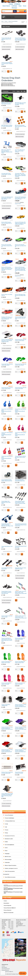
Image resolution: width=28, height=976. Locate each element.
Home (2, 21)
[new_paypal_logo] (21, 932)
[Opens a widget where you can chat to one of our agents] (23, 973)
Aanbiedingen (14, 6)
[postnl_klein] (4, 932)
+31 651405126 (19, 924)
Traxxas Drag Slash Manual (7, 83)
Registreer (18, 4)
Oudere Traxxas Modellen (12, 21)
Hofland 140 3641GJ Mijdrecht (19, 923)
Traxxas (24, 6)
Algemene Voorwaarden (8, 912)
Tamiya (20, 6)
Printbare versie (23, 22)
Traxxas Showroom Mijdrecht (10, 907)
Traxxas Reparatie (7, 905)
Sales (24, 91)
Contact (5, 900)
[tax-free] (4, 935)
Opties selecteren (16, 465)
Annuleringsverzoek (6, 968)
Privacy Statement (7, 910)
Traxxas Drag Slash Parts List (8, 84)
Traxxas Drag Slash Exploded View (9, 85)
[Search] (15, 11)
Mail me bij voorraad (6, 49)
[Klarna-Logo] (8, 935)
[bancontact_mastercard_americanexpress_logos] (13, 932)
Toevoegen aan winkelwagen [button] (8, 71)
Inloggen (11, 4)
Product (18, 91)
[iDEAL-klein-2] (7, 932)
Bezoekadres (6, 903)
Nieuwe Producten (6, 6)
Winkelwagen (14, 7)
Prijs (21, 91)
